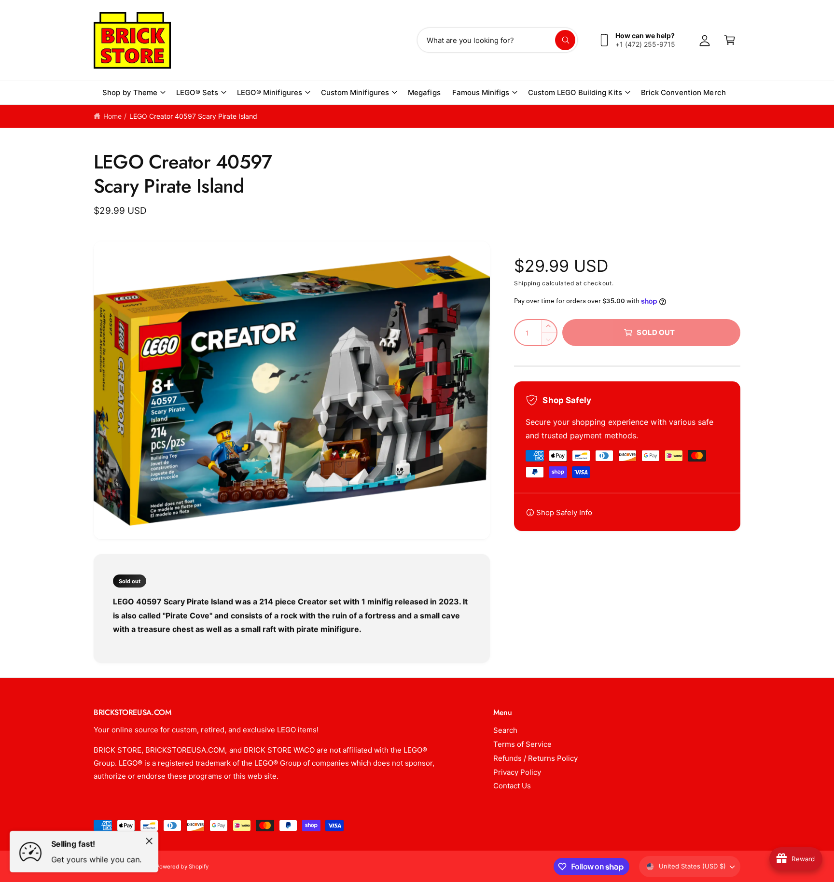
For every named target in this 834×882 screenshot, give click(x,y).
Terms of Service (522, 744)
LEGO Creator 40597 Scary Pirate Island (193, 116)
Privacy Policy (517, 772)
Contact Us (512, 785)
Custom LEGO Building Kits (575, 92)
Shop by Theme (129, 92)
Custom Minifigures (355, 92)
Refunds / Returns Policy (535, 758)
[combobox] (497, 40)
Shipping (527, 283)
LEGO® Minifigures (269, 92)
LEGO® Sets (197, 92)
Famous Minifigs (480, 92)
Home (112, 116)
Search (505, 730)
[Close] (149, 841)
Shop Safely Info (564, 512)
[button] (133, 92)
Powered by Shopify (182, 866)
